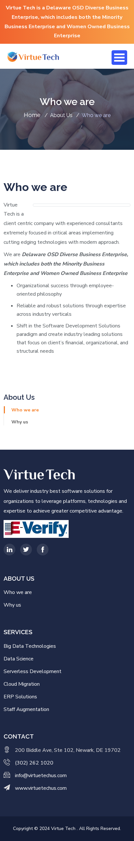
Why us (19, 422)
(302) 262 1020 (34, 762)
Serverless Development (32, 671)
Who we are (25, 410)
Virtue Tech (64, 828)
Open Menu (119, 57)
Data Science (19, 658)
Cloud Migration (22, 684)
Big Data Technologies (30, 646)
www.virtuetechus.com (41, 788)
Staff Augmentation (26, 709)
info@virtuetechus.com (41, 775)
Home (33, 115)
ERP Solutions (20, 696)
